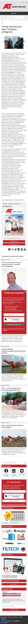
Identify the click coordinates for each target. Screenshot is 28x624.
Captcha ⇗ (20, 321)
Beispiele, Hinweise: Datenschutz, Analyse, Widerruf (14, 329)
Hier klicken (16, 320)
